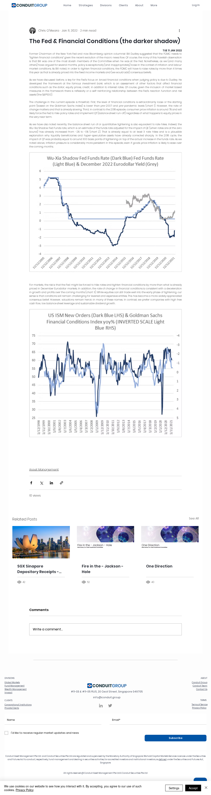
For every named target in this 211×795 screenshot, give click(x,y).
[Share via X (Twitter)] (41, 483)
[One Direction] (170, 542)
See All (194, 518)
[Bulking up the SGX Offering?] (41, 542)
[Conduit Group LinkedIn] (100, 705)
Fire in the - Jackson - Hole (102, 569)
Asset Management (44, 469)
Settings (174, 788)
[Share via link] (61, 483)
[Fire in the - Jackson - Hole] (105, 542)
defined (162, 759)
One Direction (159, 566)
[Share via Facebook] (31, 483)
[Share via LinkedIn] (51, 483)
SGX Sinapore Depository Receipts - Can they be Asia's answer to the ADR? (38, 569)
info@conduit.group (107, 697)
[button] (105, 5)
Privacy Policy (25, 790)
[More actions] (179, 30)
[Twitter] (110, 705)
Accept (193, 788)
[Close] (206, 788)
